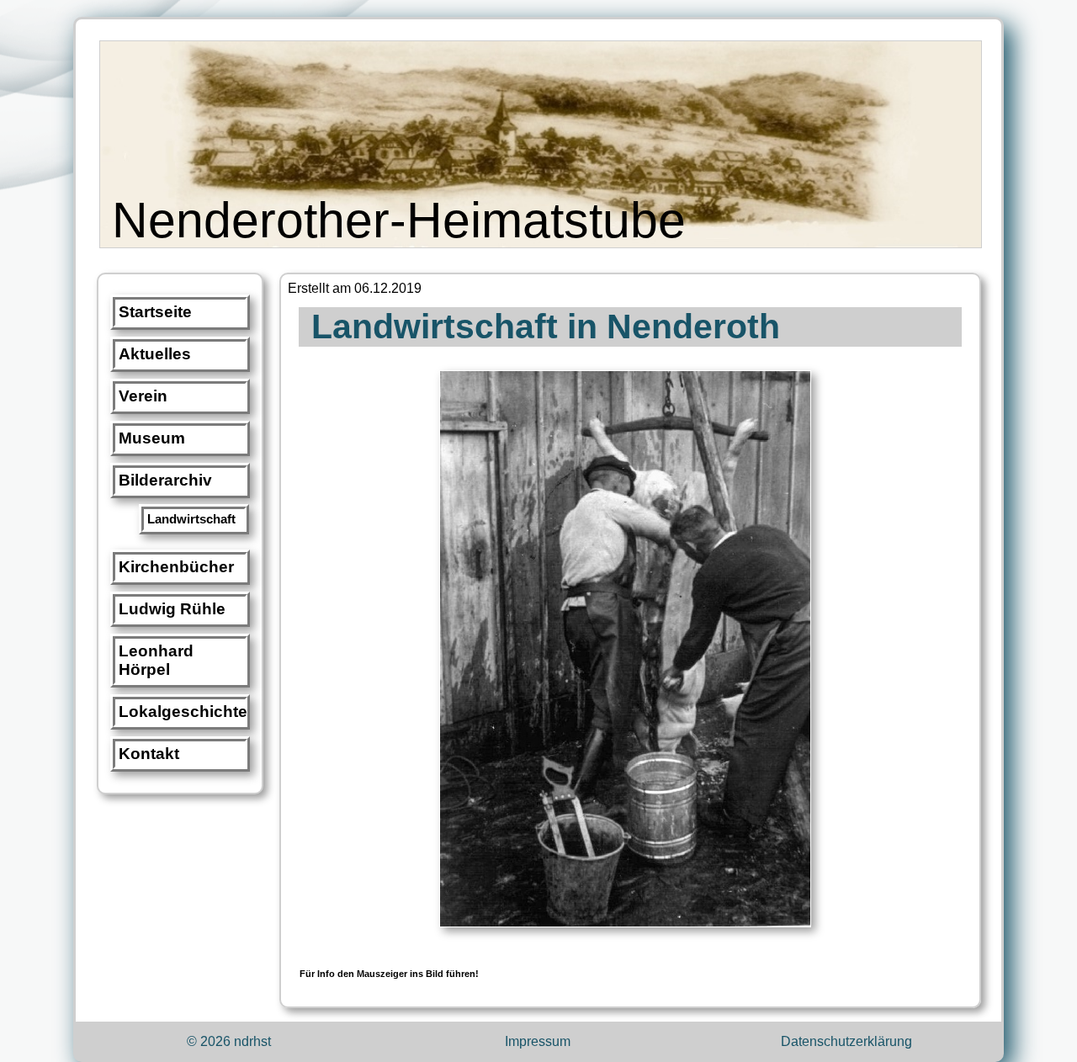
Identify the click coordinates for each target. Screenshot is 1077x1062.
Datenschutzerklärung (846, 1041)
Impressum (537, 1041)
